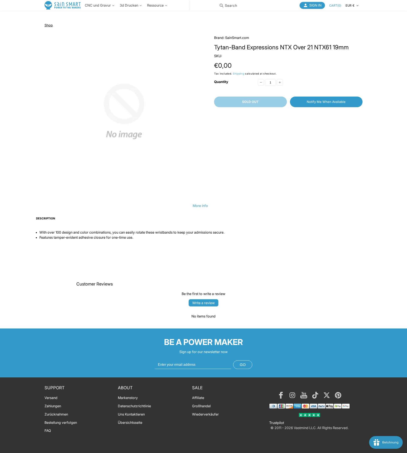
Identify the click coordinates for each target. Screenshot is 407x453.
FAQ (48, 430)
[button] (335, 5)
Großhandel (201, 406)
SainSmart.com (237, 38)
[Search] (221, 5)
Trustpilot (276, 423)
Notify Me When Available (326, 102)
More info (200, 206)
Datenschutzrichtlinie (134, 406)
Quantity (221, 82)
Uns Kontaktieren (131, 414)
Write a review (203, 303)
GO (243, 365)
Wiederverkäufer (205, 414)
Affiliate (198, 398)
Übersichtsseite (130, 422)
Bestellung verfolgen (61, 422)
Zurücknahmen (56, 414)
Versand (51, 398)
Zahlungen (53, 406)
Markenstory (128, 398)
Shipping (238, 73)
